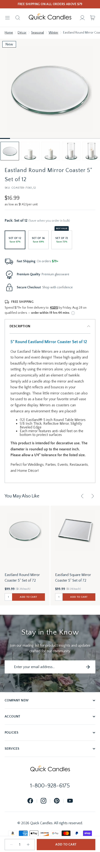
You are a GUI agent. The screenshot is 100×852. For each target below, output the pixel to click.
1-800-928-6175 (50, 786)
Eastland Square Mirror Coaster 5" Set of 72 (73, 578)
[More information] (73, 313)
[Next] (92, 496)
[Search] (17, 18)
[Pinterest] (57, 801)
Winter (53, 32)
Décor (22, 32)
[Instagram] (43, 801)
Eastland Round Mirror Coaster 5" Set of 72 (22, 578)
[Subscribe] (88, 667)
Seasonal (37, 32)
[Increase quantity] (28, 844)
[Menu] (7, 18)
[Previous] (82, 496)
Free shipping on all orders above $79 (50, 4)
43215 (54, 308)
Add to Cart (66, 844)
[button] (9, 151)
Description (20, 326)
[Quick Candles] (50, 17)
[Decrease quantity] (11, 844)
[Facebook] (30, 801)
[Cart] (92, 18)
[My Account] (82, 18)
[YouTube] (70, 801)
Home (9, 32)
